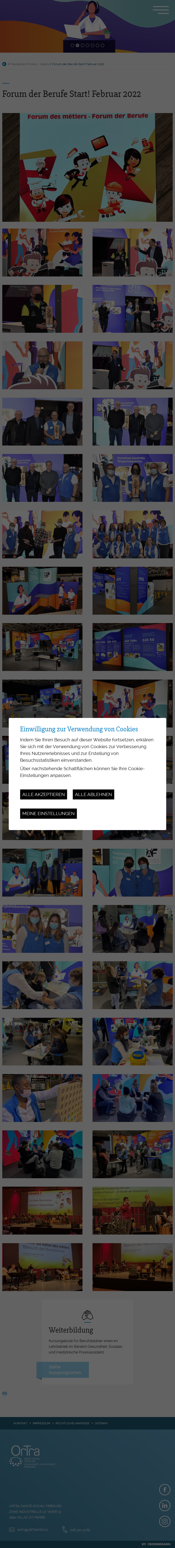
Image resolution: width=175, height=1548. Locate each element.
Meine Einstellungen (48, 813)
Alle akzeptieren (43, 794)
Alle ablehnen (93, 794)
